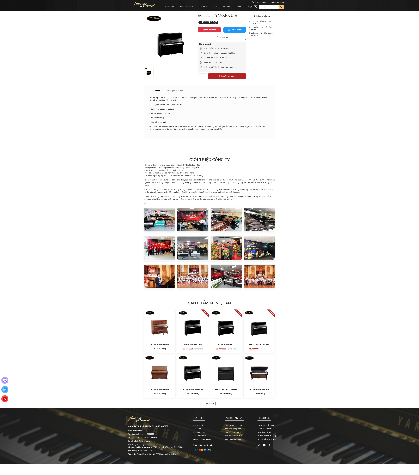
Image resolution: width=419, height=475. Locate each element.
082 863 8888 (148, 434)
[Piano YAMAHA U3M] (193, 331)
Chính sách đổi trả (265, 429)
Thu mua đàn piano (233, 432)
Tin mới (204, 7)
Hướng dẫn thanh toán (267, 439)
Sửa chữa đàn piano (233, 425)
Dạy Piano (226, 7)
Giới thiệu (169, 7)
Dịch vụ (238, 7)
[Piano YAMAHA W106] (159, 331)
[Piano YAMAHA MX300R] (259, 331)
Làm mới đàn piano (233, 429)
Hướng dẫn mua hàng (267, 436)
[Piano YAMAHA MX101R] (193, 376)
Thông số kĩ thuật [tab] (175, 90)
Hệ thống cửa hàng (258, 2)
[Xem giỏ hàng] (255, 7)
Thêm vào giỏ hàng (227, 76)
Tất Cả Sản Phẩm (186, 7)
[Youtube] (264, 445)
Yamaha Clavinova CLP (202, 439)
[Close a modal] (2, 232)
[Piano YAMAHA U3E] (226, 331)
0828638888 (281, 2)
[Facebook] (269, 445)
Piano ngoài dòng (200, 436)
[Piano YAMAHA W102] (159, 376)
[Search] (281, 7)
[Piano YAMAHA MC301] (259, 376)
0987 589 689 (152, 437)
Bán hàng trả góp (265, 432)
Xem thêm (209, 403)
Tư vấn (215, 7)
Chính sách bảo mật (266, 425)
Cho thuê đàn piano (233, 439)
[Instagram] (259, 445)
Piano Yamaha (199, 429)
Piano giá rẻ (198, 425)
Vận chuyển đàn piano (234, 436)
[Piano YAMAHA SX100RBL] (226, 376)
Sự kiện (249, 7)
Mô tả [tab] (157, 90)
